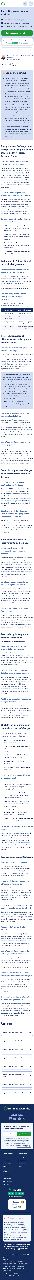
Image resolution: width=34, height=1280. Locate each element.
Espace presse (22, 1163)
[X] (23, 1118)
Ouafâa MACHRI (16, 55)
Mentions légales (7, 1175)
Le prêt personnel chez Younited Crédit (13, 1075)
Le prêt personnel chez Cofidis (12, 1049)
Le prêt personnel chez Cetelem (13, 1041)
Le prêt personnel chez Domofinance (14, 1093)
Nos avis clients (22, 1158)
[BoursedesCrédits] (17, 1108)
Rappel (5, 1166)
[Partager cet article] (3, 64)
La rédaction (6, 1160)
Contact (20, 1166)
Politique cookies (7, 1181)
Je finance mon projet (15, 33)
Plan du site (6, 1184)
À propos (5, 1158)
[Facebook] (19, 1118)
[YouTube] (14, 1118)
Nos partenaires (22, 1160)
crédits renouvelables (8, 603)
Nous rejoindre (7, 1163)
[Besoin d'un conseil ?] (25, 3)
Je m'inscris (22, 1134)
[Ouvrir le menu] (31, 3)
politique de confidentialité (24, 1147)
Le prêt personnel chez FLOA (12, 1032)
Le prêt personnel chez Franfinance (14, 1058)
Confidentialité (7, 1178)
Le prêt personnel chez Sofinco (12, 1066)
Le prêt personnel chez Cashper (13, 1084)
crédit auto (16, 281)
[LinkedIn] (10, 1118)
